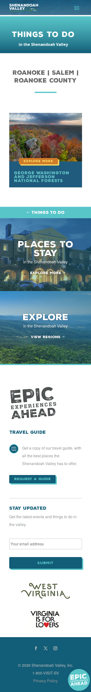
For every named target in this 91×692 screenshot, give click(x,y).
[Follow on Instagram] (55, 648)
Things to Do (48, 212)
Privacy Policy (45, 681)
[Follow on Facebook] (36, 648)
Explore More (45, 272)
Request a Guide (32, 478)
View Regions (45, 336)
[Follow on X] (46, 648)
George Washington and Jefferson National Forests (41, 176)
